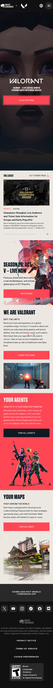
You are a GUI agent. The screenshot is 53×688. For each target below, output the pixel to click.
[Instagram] (22, 608)
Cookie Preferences (26, 657)
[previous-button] (41, 234)
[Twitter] (4, 608)
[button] (26, 81)
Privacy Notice (26, 640)
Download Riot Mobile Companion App (26, 593)
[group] (26, 204)
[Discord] (48, 608)
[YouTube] (13, 608)
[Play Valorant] (24, 6)
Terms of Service (26, 648)
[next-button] (47, 234)
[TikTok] (31, 608)
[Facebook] (40, 608)
